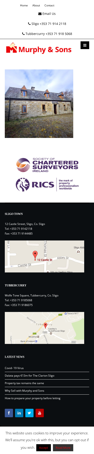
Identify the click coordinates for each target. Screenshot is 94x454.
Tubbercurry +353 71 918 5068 (48, 34)
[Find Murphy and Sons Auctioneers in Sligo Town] (47, 256)
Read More (63, 448)
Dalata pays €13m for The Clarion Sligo (29, 375)
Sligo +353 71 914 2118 (48, 23)
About (36, 5)
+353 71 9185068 (21, 300)
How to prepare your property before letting (32, 398)
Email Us (49, 13)
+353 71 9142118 (21, 229)
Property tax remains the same (24, 383)
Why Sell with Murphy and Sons (24, 391)
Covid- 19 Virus (14, 368)
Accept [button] (43, 448)
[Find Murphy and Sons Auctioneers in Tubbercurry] (47, 328)
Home (24, 5)
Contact (49, 5)
